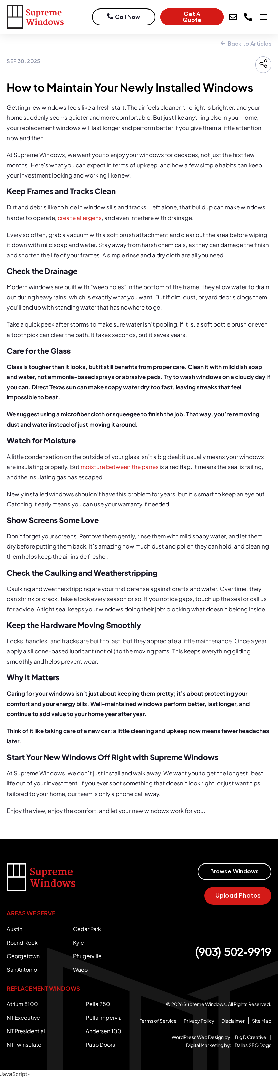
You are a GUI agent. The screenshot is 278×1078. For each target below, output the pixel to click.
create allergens (80, 217)
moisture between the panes (120, 466)
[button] (192, 16)
